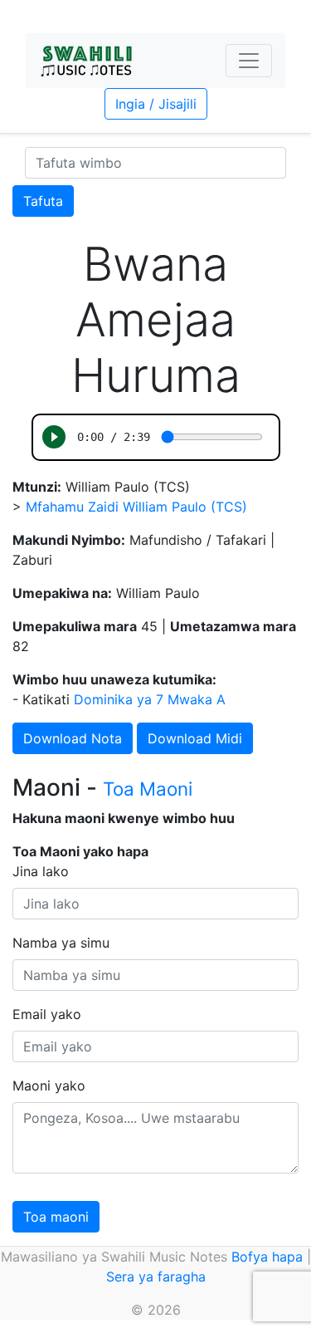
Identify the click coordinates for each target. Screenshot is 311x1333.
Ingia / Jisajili (156, 104)
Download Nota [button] (72, 738)
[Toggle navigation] (249, 60)
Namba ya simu (60, 942)
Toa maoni (56, 1216)
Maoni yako (48, 1085)
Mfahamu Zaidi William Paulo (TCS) (136, 506)
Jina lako (40, 871)
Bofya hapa (267, 1256)
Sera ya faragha (156, 1276)
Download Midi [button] (195, 738)
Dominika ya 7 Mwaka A (150, 699)
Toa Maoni (147, 788)
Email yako (46, 1014)
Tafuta (43, 201)
